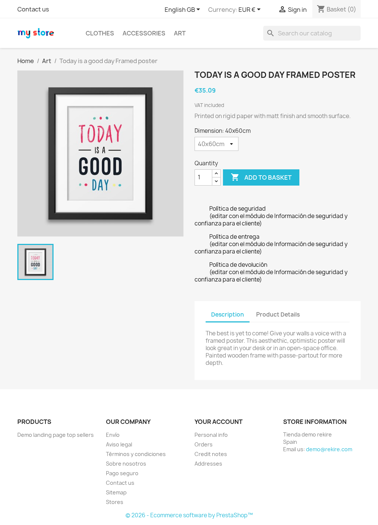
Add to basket (261, 177)
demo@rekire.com (329, 449)
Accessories (144, 33)
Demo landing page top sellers (55, 434)
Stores (114, 501)
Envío (113, 434)
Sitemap (116, 492)
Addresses (208, 463)
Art (180, 33)
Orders (204, 444)
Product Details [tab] (278, 314)
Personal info (211, 434)
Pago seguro (122, 473)
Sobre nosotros (126, 463)
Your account (219, 422)
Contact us (33, 9)
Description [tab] (227, 314)
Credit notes (211, 453)
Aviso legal (119, 444)
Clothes (100, 33)
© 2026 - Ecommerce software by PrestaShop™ (189, 515)
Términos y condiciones (136, 453)
